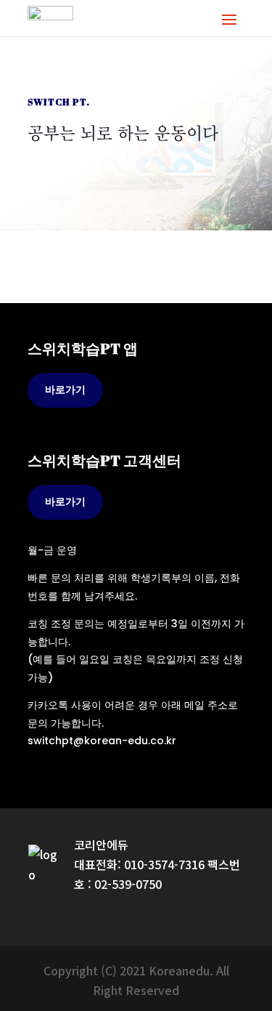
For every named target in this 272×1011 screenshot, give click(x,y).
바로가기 (65, 389)
